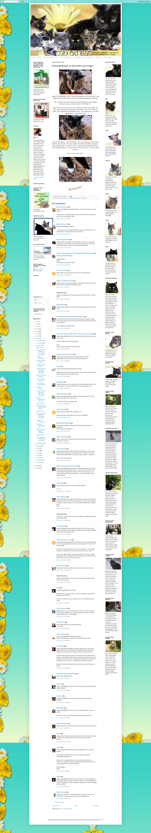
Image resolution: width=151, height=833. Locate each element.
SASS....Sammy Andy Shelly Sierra (66, 466)
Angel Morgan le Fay (78, 57)
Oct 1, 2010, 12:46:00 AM (63, 275)
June (38, 450)
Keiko (58, 733)
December (40, 340)
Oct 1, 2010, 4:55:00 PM (63, 678)
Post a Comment (59, 802)
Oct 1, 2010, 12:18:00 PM (63, 570)
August (39, 446)
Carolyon (59, 696)
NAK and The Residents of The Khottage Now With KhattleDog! (74, 253)
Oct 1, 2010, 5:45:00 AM (63, 328)
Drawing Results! (39, 387)
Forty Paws (59, 483)
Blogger (101, 820)
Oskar (58, 747)
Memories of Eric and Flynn (64, 354)
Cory (36, 137)
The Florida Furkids (62, 394)
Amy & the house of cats (63, 539)
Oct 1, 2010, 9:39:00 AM (63, 431)
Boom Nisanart (60, 634)
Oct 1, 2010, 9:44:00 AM (63, 443)
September (40, 443)
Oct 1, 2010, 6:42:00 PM (63, 702)
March (38, 458)
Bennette (59, 198)
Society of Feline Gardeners (51, 57)
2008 (36, 468)
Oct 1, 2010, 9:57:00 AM (63, 460)
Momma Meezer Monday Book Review (41, 407)
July (38, 448)
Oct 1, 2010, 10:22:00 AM (63, 508)
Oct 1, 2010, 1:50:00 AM (63, 287)
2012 (36, 333)
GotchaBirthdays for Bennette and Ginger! (41, 439)
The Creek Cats (61, 565)
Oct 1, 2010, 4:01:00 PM (63, 668)
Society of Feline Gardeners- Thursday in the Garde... (41, 371)
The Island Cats (61, 449)
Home (32, 57)
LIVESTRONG (40, 435)
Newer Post (55, 805)
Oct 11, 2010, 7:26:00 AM (63, 798)
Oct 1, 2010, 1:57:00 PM (63, 603)
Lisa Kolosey (60, 622)
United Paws (98, 57)
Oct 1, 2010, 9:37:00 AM (63, 417)
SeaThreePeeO (60, 409)
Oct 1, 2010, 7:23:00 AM (63, 361)
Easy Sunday (40, 347)
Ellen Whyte (59, 708)
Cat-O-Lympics (108, 57)
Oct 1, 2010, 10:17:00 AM (63, 491)
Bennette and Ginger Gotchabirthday (71, 198)
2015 (36, 326)
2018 (36, 321)
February (39, 460)
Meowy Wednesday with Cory (40, 399)
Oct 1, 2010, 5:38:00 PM (63, 690)
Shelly (58, 776)
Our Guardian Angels (66, 57)
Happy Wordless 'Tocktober (41, 376)
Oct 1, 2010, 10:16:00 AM (63, 477)
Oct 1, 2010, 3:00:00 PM (63, 628)
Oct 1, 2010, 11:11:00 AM (63, 534)
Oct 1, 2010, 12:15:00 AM (63, 218)
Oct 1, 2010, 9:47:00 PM (63, 718)
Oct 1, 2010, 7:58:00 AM (63, 388)
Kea (57, 588)
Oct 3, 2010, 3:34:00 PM (63, 771)
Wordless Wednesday (40, 357)
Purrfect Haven (60, 792)
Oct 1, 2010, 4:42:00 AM (63, 299)
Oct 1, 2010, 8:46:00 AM (63, 404)
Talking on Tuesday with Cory (40, 425)
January (39, 462)
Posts (37, 300)
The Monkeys (60, 526)
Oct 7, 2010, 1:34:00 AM (63, 786)
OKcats (58, 684)
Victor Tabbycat (61, 497)
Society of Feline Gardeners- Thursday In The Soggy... (41, 393)
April (38, 455)
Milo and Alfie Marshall (63, 423)
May (38, 453)
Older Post (96, 805)
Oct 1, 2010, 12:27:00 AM (63, 247)
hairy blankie (83, 198)
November (40, 343)
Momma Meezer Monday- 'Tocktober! (41, 431)
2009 (36, 465)
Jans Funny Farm (61, 608)
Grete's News (40, 411)
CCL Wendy (59, 646)
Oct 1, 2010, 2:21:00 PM (63, 616)
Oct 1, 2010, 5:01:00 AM (63, 311)
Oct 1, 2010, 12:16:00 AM (63, 234)
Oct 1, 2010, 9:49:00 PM (63, 728)
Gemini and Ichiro (61, 270)
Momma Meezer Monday (41, 365)
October (39, 345)
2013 (36, 331)
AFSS (58, 366)
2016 (36, 324)
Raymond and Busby (62, 239)
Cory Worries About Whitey (40, 383)
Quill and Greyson (61, 207)
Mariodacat (59, 382)
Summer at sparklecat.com (64, 280)
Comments (39, 303)
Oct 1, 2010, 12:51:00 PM (63, 582)
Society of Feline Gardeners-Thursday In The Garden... (41, 352)
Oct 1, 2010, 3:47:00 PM (63, 640)
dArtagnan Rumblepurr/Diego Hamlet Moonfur (69, 316)
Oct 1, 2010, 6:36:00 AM (63, 349)
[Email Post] (70, 196)
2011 (36, 336)
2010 (36, 338)
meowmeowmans (61, 723)
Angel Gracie (89, 57)
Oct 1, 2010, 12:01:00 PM (63, 560)
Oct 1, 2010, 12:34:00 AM (63, 265)
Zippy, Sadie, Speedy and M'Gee (65, 673)
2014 (36, 329)
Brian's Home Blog (61, 437)
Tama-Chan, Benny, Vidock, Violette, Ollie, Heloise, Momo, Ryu (74, 334)
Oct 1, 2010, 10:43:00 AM (63, 520)
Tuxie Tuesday (40, 403)
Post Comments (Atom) (65, 808)
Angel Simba (60, 304)
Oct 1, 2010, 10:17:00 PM (63, 742)
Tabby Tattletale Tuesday (40, 361)
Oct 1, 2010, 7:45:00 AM (63, 376)
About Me (39, 57)
